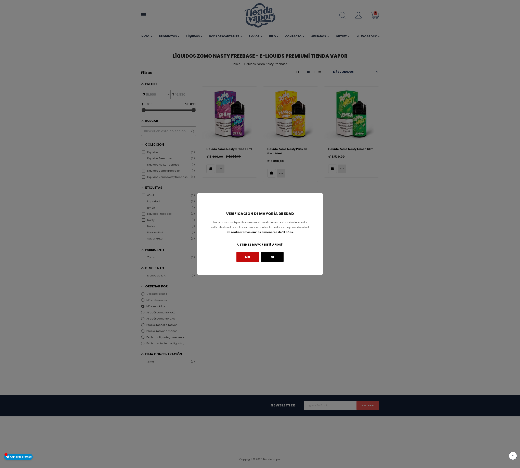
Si (272, 257)
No (247, 257)
